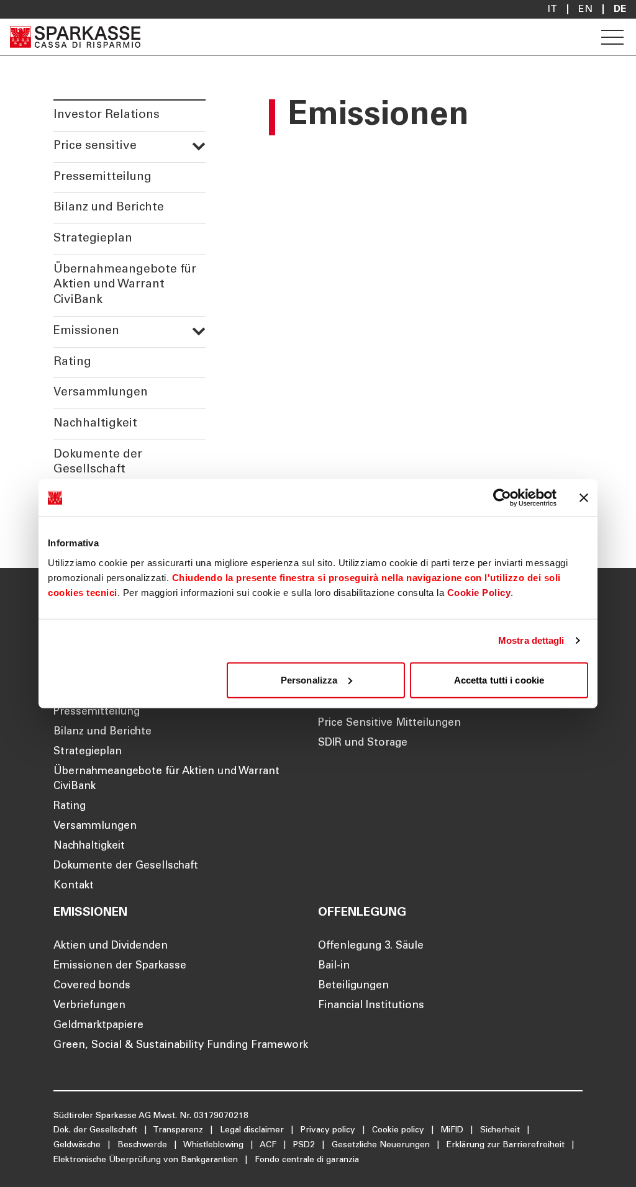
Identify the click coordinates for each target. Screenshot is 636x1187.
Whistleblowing (214, 1145)
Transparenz (179, 1130)
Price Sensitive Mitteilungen (389, 723)
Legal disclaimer (253, 1130)
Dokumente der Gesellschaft (97, 462)
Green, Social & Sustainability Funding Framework (180, 1045)
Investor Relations (106, 115)
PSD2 (305, 1145)
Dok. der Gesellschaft (96, 1130)
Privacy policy (329, 1130)
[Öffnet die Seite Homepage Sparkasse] (75, 37)
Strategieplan (92, 239)
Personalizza (309, 679)
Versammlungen (100, 393)
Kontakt (73, 886)
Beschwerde (143, 1145)
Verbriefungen (89, 1006)
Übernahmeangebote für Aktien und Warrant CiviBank (124, 285)
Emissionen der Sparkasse (119, 966)
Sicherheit (501, 1130)
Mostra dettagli (531, 640)
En (585, 9)
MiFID (453, 1130)
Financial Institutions (371, 1006)
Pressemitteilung (102, 177)
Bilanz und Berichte (108, 208)
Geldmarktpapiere (98, 1026)
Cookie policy (399, 1130)
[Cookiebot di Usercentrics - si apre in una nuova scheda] (502, 498)
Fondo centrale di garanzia (307, 1160)
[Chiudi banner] (583, 498)
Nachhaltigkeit (95, 424)
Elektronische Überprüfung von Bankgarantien (146, 1160)
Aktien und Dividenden (110, 946)
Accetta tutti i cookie (499, 679)
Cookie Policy (479, 592)
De (620, 9)
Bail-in (334, 966)
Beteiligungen (353, 986)
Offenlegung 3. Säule (371, 946)
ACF (269, 1145)
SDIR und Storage (362, 743)
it (552, 9)
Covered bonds (91, 986)
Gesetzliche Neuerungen (382, 1145)
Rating (72, 362)
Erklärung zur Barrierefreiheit (507, 1145)
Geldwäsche (78, 1145)
